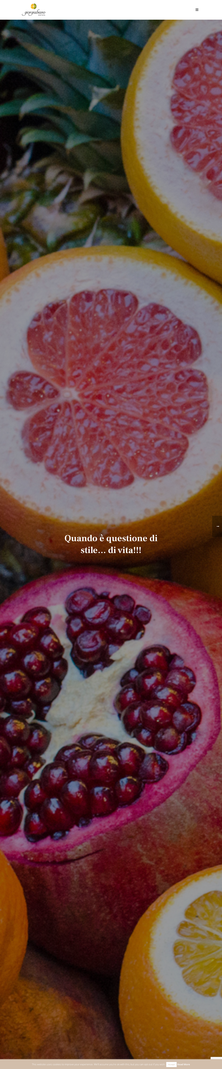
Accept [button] (171, 1064)
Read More (183, 1064)
